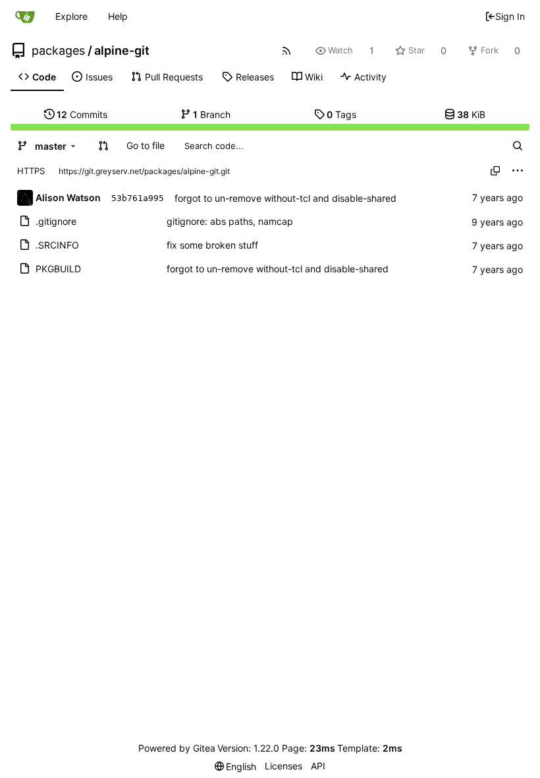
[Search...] (517, 146)
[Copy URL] (495, 171)
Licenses (283, 765)
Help (118, 16)
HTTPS (31, 170)
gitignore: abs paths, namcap (230, 221)
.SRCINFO (57, 245)
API (318, 765)
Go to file (145, 145)
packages (58, 50)
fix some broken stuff (212, 245)
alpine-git (121, 50)
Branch (211, 114)
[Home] (25, 16)
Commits (82, 114)
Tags (341, 114)
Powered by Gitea (176, 748)
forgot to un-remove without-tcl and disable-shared (285, 198)
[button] (103, 146)
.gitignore (56, 221)
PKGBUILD (58, 268)
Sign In (510, 16)
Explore (71, 16)
